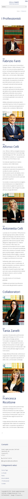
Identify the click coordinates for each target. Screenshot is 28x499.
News (3, 475)
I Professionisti (23, 11)
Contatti (4, 444)
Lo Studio (3, 473)
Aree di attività (5, 478)
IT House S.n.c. (19, 495)
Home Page (4, 470)
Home (18, 11)
